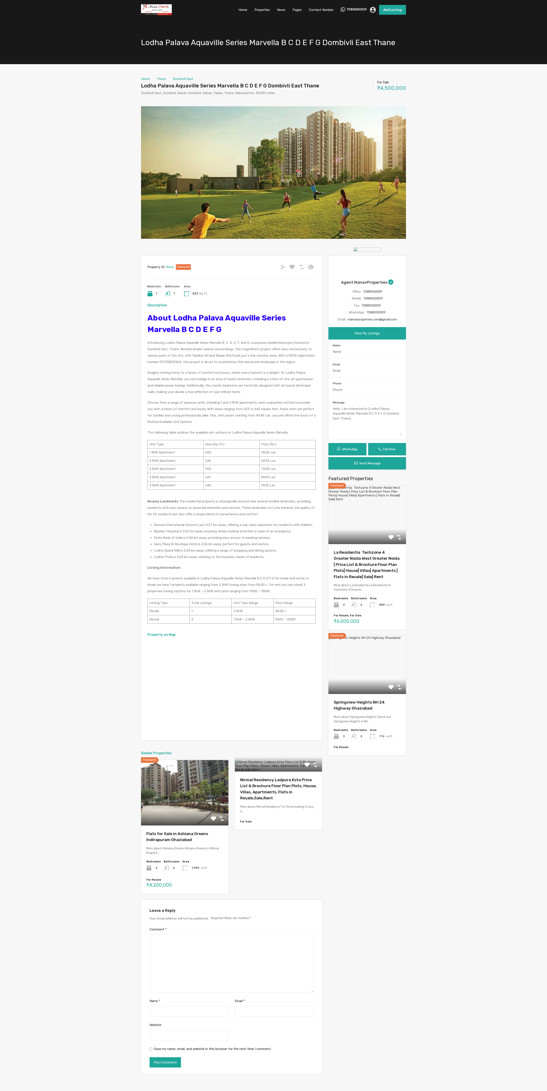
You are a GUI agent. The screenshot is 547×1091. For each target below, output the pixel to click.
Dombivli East (183, 79)
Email (240, 1001)
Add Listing (392, 10)
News (281, 10)
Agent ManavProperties (364, 282)
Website (155, 1025)
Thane (161, 79)
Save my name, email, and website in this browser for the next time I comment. (212, 1049)
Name (155, 1001)
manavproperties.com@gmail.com (372, 319)
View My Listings (367, 333)
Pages (297, 10)
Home (242, 10)
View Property (184, 812)
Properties (262, 10)
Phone (337, 383)
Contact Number (321, 10)
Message (339, 402)
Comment (158, 929)
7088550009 (357, 9)
